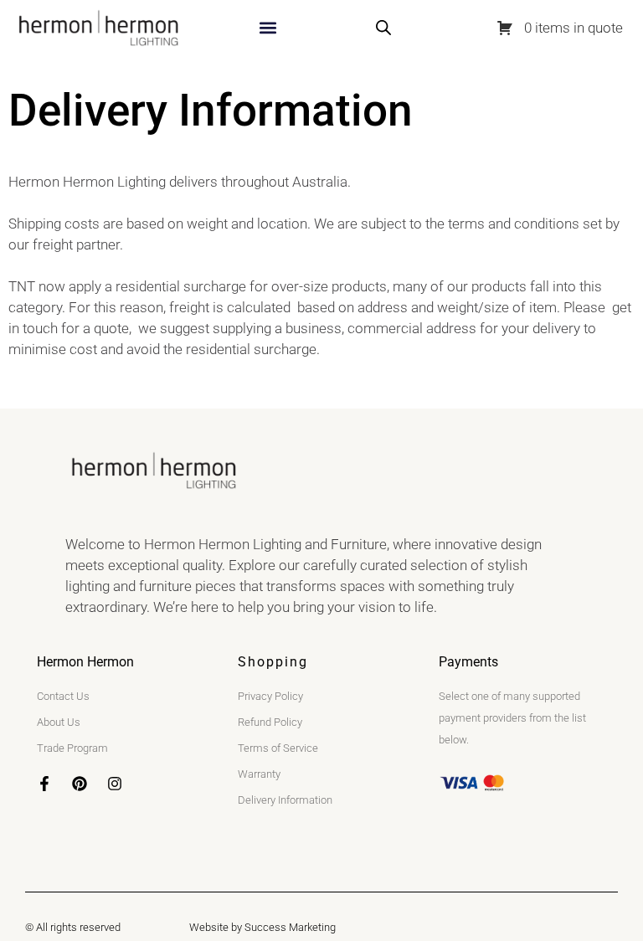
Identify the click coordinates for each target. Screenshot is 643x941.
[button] (267, 28)
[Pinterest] (79, 783)
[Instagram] (114, 783)
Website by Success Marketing (262, 927)
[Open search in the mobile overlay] (383, 27)
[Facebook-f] (44, 783)
